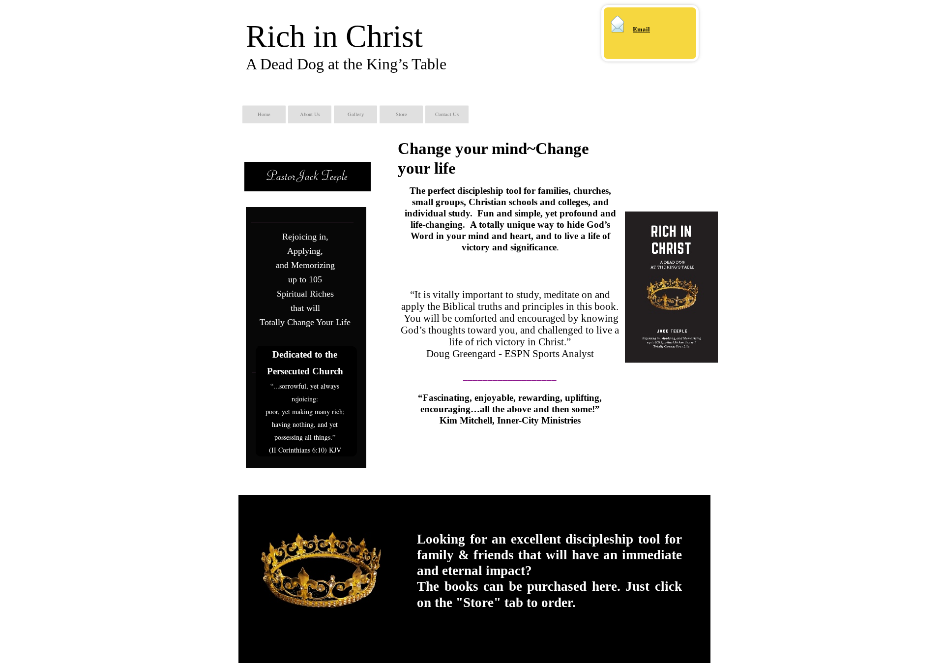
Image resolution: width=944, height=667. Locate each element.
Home (264, 114)
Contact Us (447, 114)
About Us (310, 114)
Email (641, 28)
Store (401, 114)
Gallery (356, 114)
